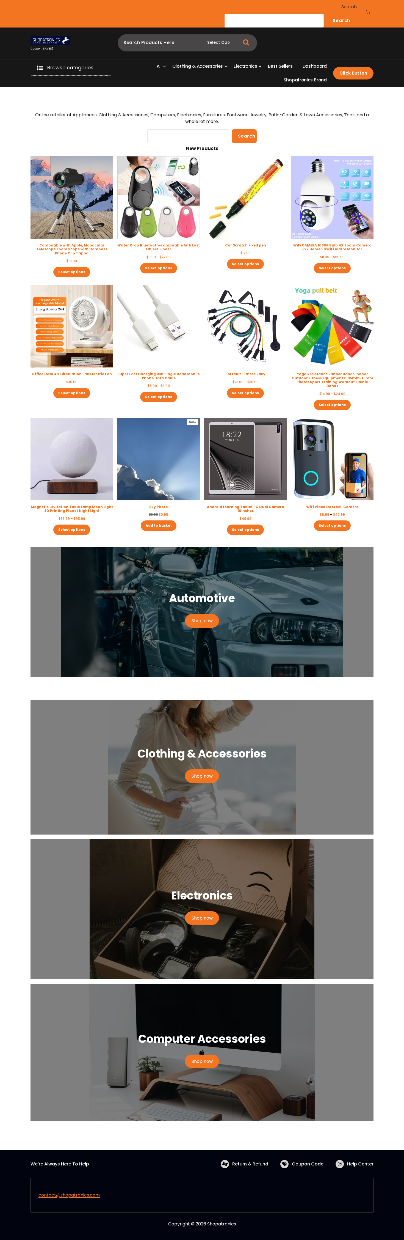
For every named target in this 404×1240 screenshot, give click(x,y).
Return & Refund (250, 1164)
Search (349, 7)
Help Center (360, 1164)
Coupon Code (307, 1164)
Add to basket (159, 525)
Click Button (353, 73)
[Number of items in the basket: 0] (368, 12)
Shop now (202, 621)
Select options (71, 272)
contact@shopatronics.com (69, 1195)
